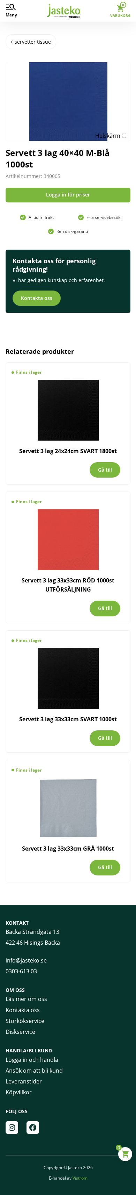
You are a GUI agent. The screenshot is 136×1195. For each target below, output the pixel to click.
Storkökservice (25, 1021)
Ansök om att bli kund (34, 1070)
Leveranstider (24, 1081)
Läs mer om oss (26, 999)
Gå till (105, 469)
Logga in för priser (68, 194)
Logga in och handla (32, 1060)
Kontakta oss (36, 298)
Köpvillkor (19, 1092)
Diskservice (20, 1032)
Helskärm (107, 135)
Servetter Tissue (33, 41)
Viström (80, 1178)
